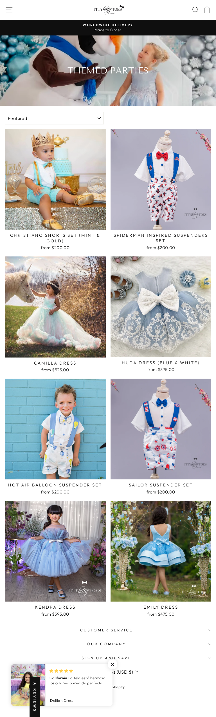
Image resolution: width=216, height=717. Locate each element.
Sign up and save (107, 658)
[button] (112, 664)
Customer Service (106, 630)
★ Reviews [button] (35, 697)
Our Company (106, 644)
